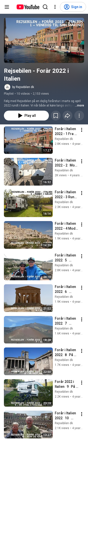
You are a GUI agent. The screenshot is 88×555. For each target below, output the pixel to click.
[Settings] (55, 7)
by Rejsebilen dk (23, 87)
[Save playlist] (56, 115)
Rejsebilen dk (64, 139)
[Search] (45, 7)
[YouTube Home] (28, 7)
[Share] (67, 115)
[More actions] (79, 115)
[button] (44, 40)
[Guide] (7, 7)
